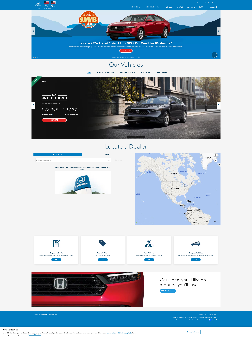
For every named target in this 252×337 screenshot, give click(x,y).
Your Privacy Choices (203, 319)
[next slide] (218, 105)
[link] (126, 108)
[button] (54, 120)
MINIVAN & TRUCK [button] (127, 73)
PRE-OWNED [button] (162, 73)
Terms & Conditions (189, 319)
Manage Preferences (193, 332)
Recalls (216, 319)
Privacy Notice (203, 314)
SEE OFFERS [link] (126, 50)
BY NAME (106, 154)
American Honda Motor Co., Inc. (48, 314)
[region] (126, 332)
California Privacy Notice (125, 333)
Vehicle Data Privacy (210, 317)
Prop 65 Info (212, 314)
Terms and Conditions (35, 335)
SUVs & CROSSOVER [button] (105, 73)
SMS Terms (179, 319)
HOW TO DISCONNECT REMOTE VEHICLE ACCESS (188, 317)
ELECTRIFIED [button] (146, 73)
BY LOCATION (57, 154)
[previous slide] (33, 105)
